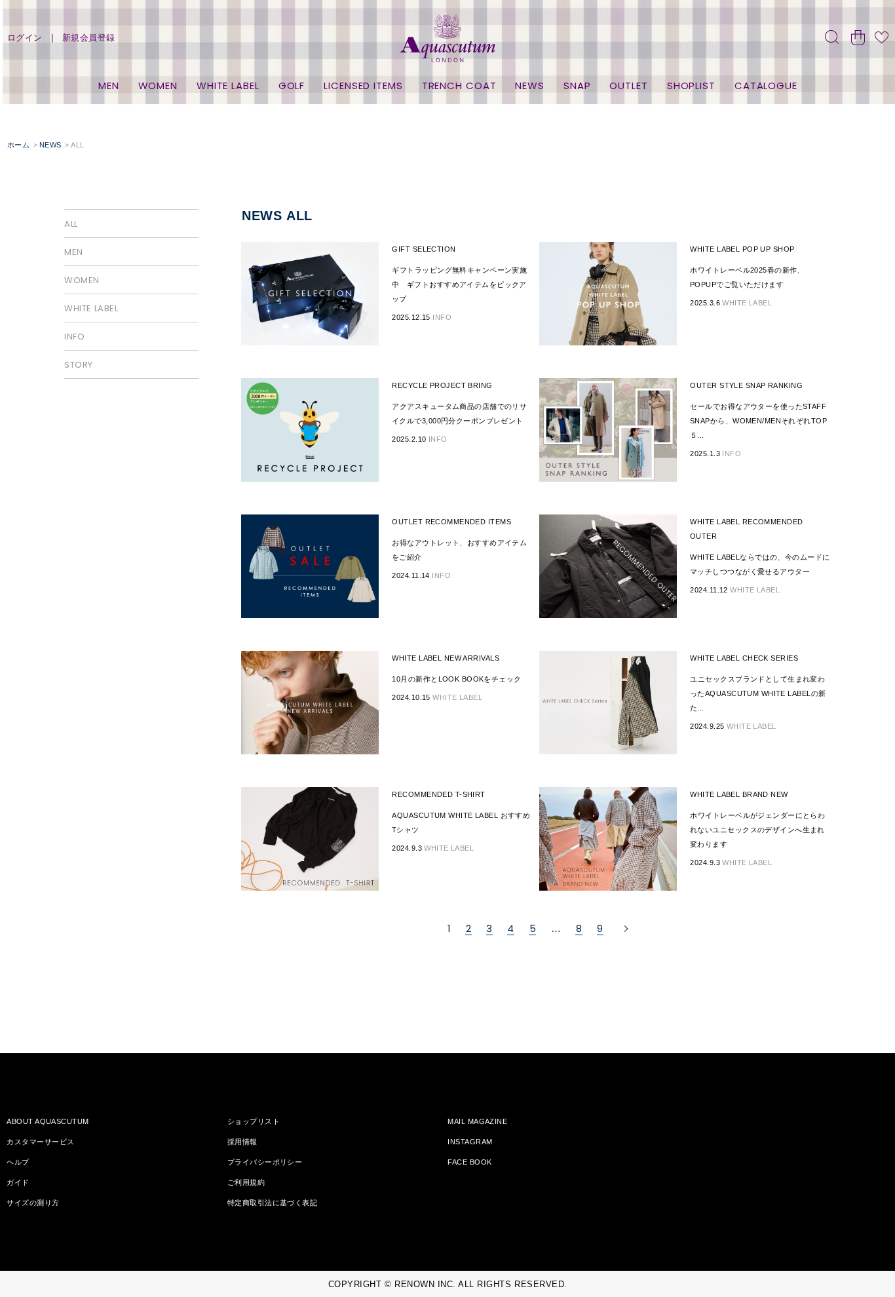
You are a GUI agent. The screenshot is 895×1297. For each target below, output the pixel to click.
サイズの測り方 (33, 1203)
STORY (78, 364)
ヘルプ (18, 1162)
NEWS (529, 85)
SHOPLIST (691, 85)
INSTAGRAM (469, 1142)
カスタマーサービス (40, 1142)
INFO (74, 336)
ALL (71, 224)
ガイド (18, 1182)
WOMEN (158, 85)
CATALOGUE (765, 85)
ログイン (25, 38)
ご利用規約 (246, 1182)
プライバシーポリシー (264, 1162)
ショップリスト (253, 1121)
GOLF (291, 85)
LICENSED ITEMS (363, 85)
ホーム (18, 145)
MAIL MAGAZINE (477, 1121)
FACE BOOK (469, 1162)
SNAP (577, 85)
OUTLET (628, 85)
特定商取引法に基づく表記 (272, 1203)
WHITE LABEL (228, 85)
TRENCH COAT (459, 85)
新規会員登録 (88, 38)
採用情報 (242, 1142)
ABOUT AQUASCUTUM (47, 1121)
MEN (108, 85)
